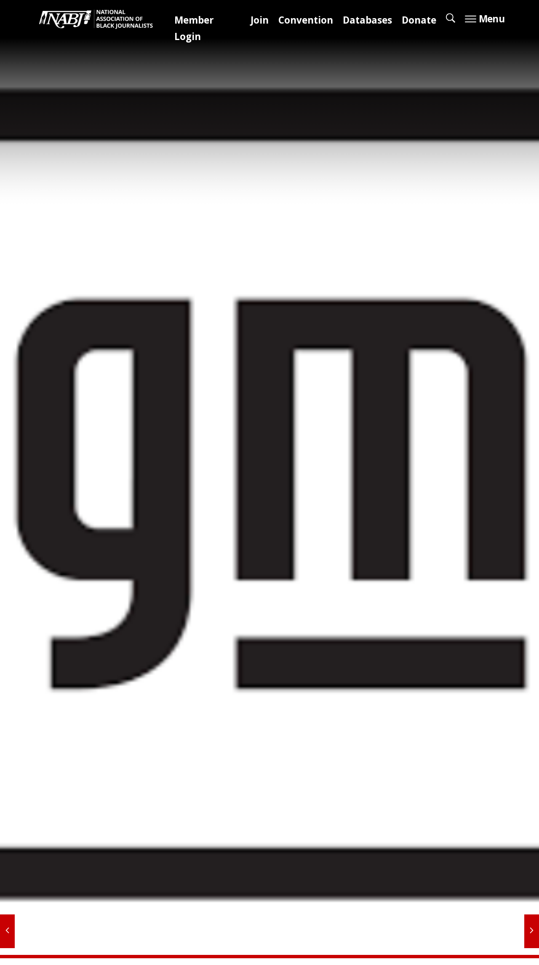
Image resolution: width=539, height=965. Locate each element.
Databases (367, 21)
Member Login (194, 29)
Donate (419, 21)
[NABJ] (100, 22)
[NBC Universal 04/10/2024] (531, 931)
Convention (305, 21)
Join (260, 21)
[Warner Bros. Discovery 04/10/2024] (7, 931)
